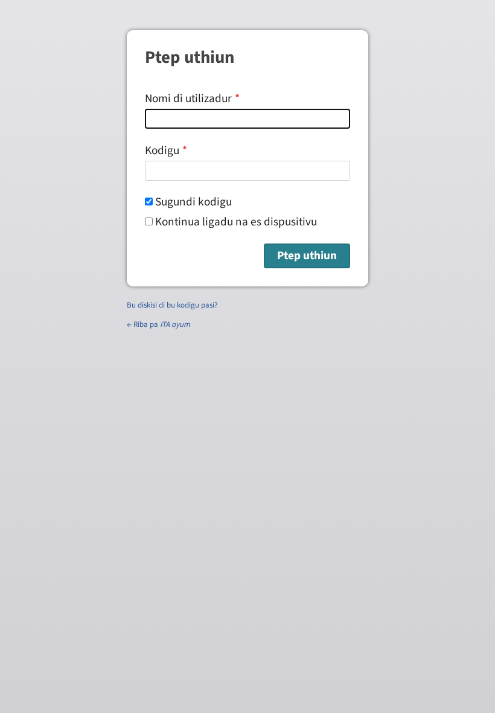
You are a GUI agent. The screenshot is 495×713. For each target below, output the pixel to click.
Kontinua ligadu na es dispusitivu (236, 221)
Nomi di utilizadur (188, 98)
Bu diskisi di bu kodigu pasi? (172, 305)
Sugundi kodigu (193, 201)
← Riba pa (158, 324)
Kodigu (162, 150)
